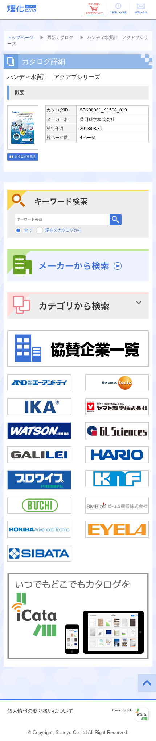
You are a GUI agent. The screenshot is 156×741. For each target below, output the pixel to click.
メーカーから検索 (78, 265)
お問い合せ (140, 8)
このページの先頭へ (147, 683)
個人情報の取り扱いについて (40, 711)
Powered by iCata (130, 714)
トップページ (20, 37)
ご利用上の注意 (117, 8)
